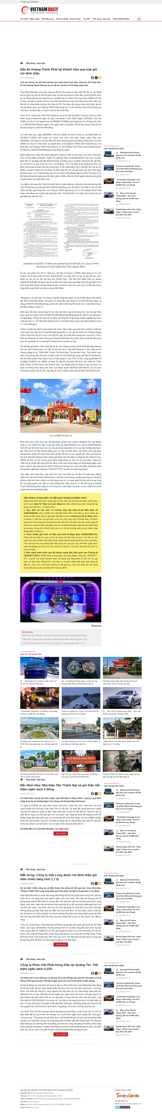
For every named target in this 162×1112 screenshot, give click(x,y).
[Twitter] (96, 77)
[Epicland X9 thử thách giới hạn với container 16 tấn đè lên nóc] (109, 154)
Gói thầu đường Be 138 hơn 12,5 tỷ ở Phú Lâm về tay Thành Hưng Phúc (39, 775)
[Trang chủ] (21, 63)
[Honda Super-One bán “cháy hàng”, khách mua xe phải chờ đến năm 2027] (109, 211)
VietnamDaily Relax (121, 19)
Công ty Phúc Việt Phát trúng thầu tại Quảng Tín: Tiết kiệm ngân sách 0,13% (54, 643)
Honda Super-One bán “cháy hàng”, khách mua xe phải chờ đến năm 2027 (128, 212)
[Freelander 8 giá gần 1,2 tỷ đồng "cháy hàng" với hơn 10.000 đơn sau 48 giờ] (109, 181)
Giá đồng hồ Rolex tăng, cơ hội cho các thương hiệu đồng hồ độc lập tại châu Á (80, 682)
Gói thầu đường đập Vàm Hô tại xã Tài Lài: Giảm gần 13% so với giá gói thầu (120, 682)
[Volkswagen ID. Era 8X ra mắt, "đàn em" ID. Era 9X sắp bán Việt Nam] (39, 668)
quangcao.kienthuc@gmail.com (131, 1104)
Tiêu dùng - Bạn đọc (101, 19)
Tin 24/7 (86, 19)
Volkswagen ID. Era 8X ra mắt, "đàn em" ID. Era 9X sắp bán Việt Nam (38, 682)
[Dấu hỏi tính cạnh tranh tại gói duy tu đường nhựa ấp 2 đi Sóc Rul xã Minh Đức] (81, 761)
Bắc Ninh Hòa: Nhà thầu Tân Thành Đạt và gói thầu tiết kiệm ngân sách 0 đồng (55, 635)
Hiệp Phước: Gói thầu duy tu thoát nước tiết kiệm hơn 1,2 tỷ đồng (121, 742)
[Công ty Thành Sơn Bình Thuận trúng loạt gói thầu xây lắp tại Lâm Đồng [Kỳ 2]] (122, 761)
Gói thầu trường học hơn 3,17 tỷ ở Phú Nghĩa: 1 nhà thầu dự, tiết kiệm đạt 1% (81, 742)
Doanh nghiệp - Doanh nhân (68, 19)
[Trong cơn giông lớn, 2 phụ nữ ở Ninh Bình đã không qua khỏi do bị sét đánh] (109, 168)
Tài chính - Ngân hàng (29, 19)
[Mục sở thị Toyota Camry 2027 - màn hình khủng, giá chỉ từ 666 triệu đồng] (109, 195)
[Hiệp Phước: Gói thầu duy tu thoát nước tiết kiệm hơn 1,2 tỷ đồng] (122, 728)
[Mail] (99, 77)
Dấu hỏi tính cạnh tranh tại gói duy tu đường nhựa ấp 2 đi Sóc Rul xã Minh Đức (79, 775)
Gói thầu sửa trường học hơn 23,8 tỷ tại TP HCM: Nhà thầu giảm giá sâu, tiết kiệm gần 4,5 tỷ (39, 744)
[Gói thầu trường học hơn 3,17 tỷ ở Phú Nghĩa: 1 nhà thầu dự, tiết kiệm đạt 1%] (81, 728)
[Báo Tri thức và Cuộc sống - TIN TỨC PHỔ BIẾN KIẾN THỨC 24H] (128, 1095)
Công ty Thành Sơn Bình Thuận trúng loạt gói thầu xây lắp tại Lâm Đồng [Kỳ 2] (121, 775)
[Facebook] (92, 77)
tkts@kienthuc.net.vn (32, 1107)
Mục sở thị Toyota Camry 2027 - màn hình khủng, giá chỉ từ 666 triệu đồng (127, 197)
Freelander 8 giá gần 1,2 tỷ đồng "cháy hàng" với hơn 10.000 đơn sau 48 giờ (128, 182)
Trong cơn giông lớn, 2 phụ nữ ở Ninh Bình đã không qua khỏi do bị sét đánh (129, 168)
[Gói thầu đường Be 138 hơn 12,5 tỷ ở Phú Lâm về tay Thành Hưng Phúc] (39, 761)
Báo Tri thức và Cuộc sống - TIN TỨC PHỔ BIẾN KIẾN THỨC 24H (39, 10)
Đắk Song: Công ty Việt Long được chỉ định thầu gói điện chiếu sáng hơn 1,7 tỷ (55, 639)
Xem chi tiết (60, 833)
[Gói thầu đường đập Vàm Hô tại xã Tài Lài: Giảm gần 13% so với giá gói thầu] (122, 668)
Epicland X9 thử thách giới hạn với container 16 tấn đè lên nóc (128, 155)
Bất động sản (48, 19)
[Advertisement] (81, 40)
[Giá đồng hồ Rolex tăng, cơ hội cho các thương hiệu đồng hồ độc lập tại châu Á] (81, 668)
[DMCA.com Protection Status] (122, 1107)
